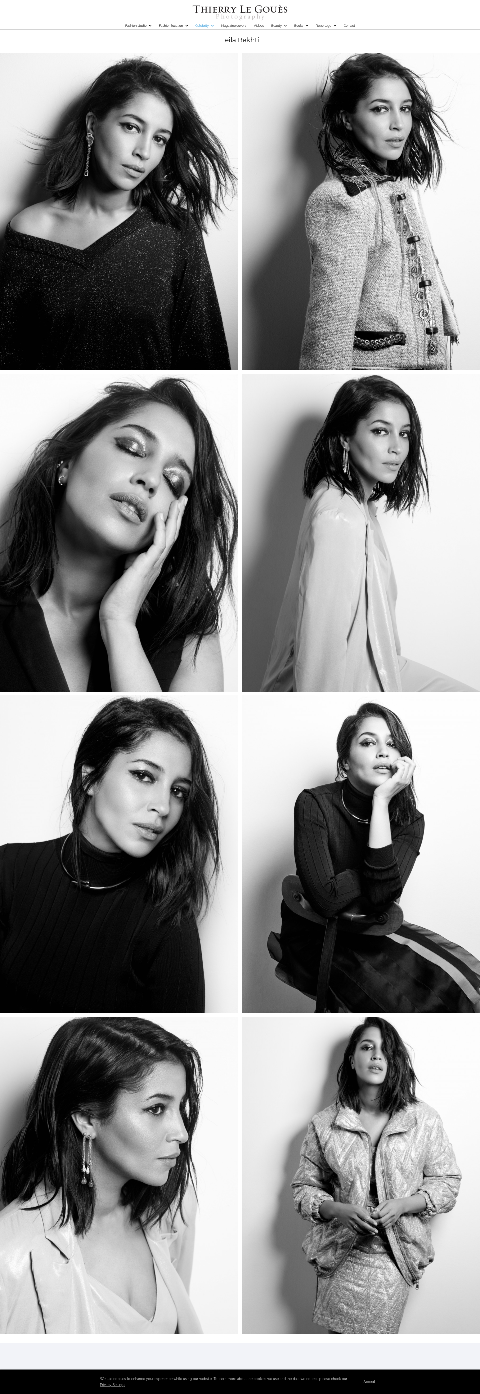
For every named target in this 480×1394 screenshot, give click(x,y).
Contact (349, 25)
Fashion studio (135, 25)
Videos (259, 25)
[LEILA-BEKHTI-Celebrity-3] (119, 533)
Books (298, 25)
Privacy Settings (112, 1385)
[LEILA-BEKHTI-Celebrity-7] (119, 1175)
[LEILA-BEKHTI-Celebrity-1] (119, 211)
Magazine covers (233, 25)
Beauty (276, 25)
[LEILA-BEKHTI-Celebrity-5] (119, 854)
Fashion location (171, 25)
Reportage (323, 25)
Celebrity (202, 25)
